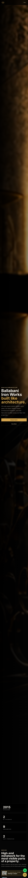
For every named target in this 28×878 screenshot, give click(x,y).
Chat (25, 874)
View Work (14, 423)
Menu (25, 2)
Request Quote (14, 419)
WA (25, 870)
